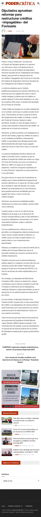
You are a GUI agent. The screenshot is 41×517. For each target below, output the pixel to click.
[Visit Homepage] (20, 3)
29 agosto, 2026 (26, 434)
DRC (16, 425)
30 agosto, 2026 (24, 425)
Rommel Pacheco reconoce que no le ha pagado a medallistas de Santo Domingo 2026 (25, 440)
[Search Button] (38, 3)
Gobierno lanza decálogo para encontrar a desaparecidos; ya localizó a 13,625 (26, 451)
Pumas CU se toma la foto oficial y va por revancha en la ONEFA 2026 (25, 430)
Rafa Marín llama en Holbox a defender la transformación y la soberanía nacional (26, 420)
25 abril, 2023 (20, 31)
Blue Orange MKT (18, 510)
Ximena (17, 434)
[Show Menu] (3, 3)
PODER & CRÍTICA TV (15, 506)
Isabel (10, 31)
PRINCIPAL (29, 506)
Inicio (3, 506)
